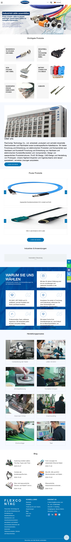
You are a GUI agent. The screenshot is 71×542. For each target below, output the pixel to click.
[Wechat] (69, 274)
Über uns (28, 513)
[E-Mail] (69, 270)
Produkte (28, 504)
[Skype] (69, 262)
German (58, 2)
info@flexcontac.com (57, 502)
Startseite (28, 502)
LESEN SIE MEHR (13, 164)
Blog (27, 511)
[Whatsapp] (69, 266)
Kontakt (28, 515)
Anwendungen (30, 509)
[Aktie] (69, 278)
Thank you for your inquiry (33, 506)
